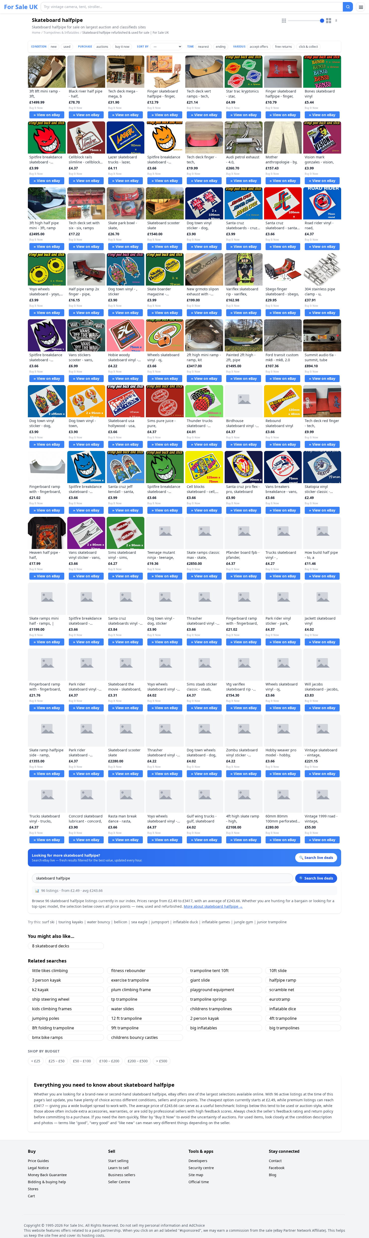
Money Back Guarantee (47, 1174)
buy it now (122, 46)
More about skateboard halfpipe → (213, 906)
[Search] (348, 7)
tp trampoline (124, 999)
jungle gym (243, 922)
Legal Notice (38, 1167)
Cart (31, 1196)
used (67, 46)
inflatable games (216, 922)
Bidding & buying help (47, 1181)
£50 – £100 (82, 1061)
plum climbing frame (131, 989)
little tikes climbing (50, 970)
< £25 (35, 1061)
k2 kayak (40, 989)
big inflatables (203, 1028)
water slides (122, 1009)
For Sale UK (21, 7)
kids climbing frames (52, 1009)
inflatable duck (185, 922)
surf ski (48, 922)
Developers (198, 1160)
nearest (203, 46)
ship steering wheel (50, 999)
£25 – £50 (57, 1061)
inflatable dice (282, 1009)
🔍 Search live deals (316, 878)
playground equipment (212, 989)
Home (36, 33)
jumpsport (160, 922)
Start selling (118, 1160)
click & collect (308, 46)
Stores (33, 1188)
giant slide (200, 980)
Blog (272, 1174)
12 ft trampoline (126, 1018)
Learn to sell (118, 1167)
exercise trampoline (130, 980)
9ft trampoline (125, 1028)
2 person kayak (204, 1018)
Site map (196, 1174)
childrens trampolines (211, 1009)
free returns (283, 46)
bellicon (120, 922)
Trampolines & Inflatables (61, 32)
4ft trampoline (283, 1018)
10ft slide (278, 970)
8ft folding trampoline (53, 1028)
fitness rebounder (128, 970)
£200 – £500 (138, 1061)
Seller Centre (119, 1181)
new (53, 46)
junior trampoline (272, 922)
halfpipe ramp (282, 980)
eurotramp (279, 999)
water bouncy (98, 922)
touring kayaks (70, 922)
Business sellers (121, 1174)
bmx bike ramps (47, 1037)
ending (220, 46)
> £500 (161, 1061)
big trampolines (284, 1028)
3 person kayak (46, 980)
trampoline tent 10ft (209, 970)
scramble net (281, 989)
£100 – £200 (109, 1061)
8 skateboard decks (50, 946)
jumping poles (45, 1018)
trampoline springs (208, 999)
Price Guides (38, 1160)
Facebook (276, 1167)
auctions (102, 46)
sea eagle (139, 922)
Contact (275, 1160)
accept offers (259, 46)
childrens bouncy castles (134, 1037)
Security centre (201, 1167)
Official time (199, 1181)
